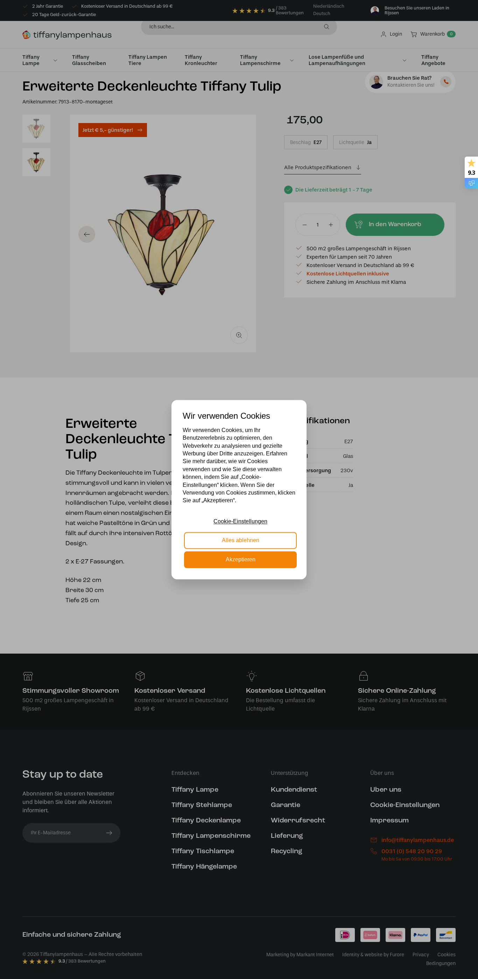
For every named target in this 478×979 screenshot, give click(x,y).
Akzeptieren (240, 559)
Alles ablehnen (240, 541)
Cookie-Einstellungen (240, 521)
